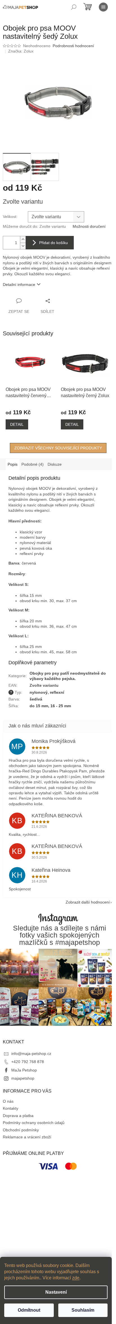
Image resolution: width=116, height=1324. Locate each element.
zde (75, 1277)
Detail (17, 424)
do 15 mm (39, 706)
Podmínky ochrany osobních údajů (33, 1122)
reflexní (57, 692)
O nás (8, 1101)
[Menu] (103, 7)
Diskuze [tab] (55, 464)
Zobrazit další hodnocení (88, 902)
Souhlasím (83, 1310)
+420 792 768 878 (27, 1061)
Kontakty (10, 1108)
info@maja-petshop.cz (31, 1053)
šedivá (36, 699)
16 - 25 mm (60, 706)
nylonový (39, 692)
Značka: (21, 51)
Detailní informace (19, 284)
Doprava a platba (18, 1115)
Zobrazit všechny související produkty (58, 448)
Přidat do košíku (53, 242)
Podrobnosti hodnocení (73, 46)
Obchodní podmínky (21, 1130)
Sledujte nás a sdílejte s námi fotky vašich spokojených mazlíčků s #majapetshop (59, 935)
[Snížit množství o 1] (23, 246)
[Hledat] (73, 7)
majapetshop (22, 1078)
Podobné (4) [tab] (32, 464)
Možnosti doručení (89, 226)
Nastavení (56, 1292)
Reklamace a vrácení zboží (27, 1137)
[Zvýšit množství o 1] (23, 239)
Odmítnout (29, 1310)
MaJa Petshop (24, 1070)
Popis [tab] (12, 464)
